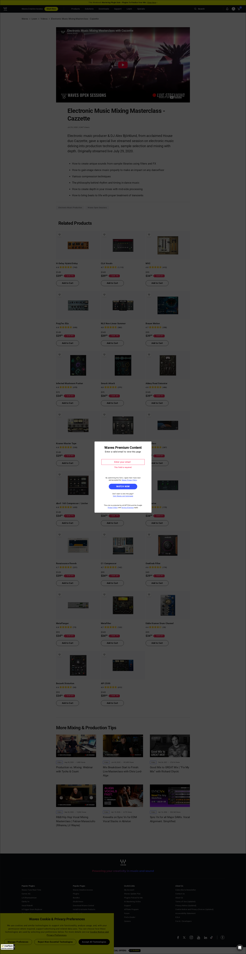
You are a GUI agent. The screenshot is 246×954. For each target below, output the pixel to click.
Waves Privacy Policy (129, 480)
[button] (8, 947)
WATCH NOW (123, 486)
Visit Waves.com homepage (123, 496)
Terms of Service (127, 508)
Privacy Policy (113, 508)
